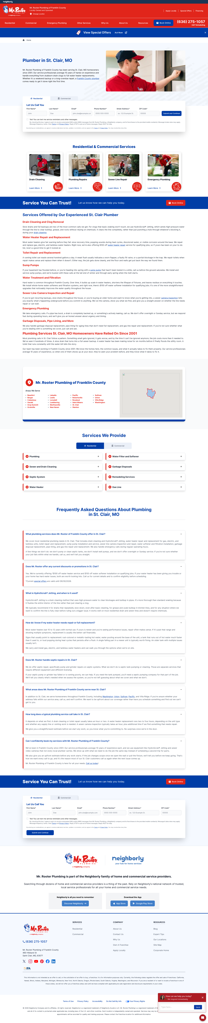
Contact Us (118, 934)
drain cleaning (40, 232)
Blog (155, 929)
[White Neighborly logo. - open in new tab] (8, 2)
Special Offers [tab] (186, 11)
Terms (54, 124)
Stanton (75, 407)
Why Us (116, 939)
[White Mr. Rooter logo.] (14, 11)
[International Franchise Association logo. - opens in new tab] (27, 968)
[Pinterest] (42, 961)
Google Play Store (144, 903)
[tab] (56, 23)
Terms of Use (68, 1001)
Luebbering (54, 402)
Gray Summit (32, 405)
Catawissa (31, 400)
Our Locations (159, 939)
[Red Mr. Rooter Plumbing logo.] (43, 929)
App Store (120, 903)
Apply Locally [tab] (171, 11)
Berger (30, 398)
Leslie (52, 398)
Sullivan (98, 395)
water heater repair (116, 245)
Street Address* (123, 109)
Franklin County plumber (88, 78)
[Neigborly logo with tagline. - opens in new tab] (128, 860)
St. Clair (75, 405)
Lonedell (53, 400)
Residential (37, 98)
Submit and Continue (171, 113)
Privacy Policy (64, 124)
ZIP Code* (143, 109)
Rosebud (76, 400)
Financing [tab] (199, 11)
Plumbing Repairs (78, 179)
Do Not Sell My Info (113, 1001)
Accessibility (97, 1001)
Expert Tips (158, 934)
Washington (100, 402)
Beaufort (31, 395)
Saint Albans (77, 402)
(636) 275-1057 (36, 941)
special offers (40, 581)
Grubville (31, 407)
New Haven (54, 407)
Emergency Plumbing (159, 179)
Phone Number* (100, 109)
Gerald (30, 402)
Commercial (66, 98)
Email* (74, 109)
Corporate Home (161, 950)
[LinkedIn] (53, 961)
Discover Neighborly (73, 903)
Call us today (92, 763)
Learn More (34, 188)
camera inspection (169, 298)
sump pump (95, 270)
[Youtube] (36, 961)
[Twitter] (24, 961)
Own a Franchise (120, 945)
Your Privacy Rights (137, 1001)
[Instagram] (30, 961)
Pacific (75, 395)
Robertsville (77, 398)
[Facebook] (48, 961)
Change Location (39, 14)
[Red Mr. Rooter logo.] (81, 860)
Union (97, 398)
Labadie (53, 395)
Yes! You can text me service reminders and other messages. (54, 119)
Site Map (157, 945)
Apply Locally (119, 950)
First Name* (31, 109)
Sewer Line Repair (117, 179)
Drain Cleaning (37, 179)
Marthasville (55, 405)
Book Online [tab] (165, 23)
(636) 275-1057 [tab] (191, 21)
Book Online (177, 203)
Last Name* (53, 109)
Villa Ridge (99, 400)
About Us (117, 929)
